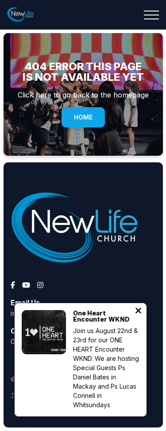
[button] (151, 14)
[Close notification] (138, 311)
